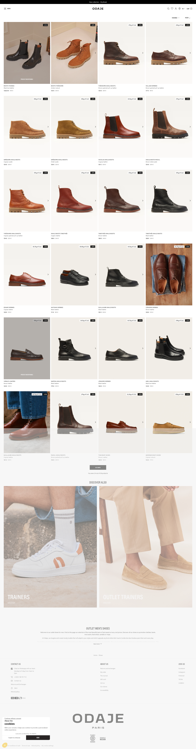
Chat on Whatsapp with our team (24, 670)
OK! (38, 738)
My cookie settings (47, 745)
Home (95, 655)
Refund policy (15, 692)
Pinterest (181, 676)
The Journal (104, 676)
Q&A (15, 688)
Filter (187, 18)
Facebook (182, 668)
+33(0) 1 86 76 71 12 (20, 677)
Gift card (103, 679)
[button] (4, 745)
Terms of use (26, 745)
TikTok (181, 679)
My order (103, 672)
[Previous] (53, 53)
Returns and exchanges (107, 668)
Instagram (182, 672)
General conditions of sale (12, 745)
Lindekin (181, 683)
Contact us (17, 681)
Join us (102, 683)
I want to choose (14, 738)
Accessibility (104, 690)
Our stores (103, 686)
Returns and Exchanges (18, 684)
